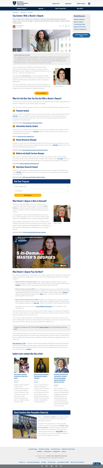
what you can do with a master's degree (34, 177)
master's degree (43, 327)
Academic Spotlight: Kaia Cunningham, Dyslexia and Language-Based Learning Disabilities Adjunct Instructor (61, 378)
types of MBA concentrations (44, 306)
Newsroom (23, 12)
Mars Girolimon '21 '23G (19, 343)
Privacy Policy (51, 462)
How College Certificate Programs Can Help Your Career (21, 376)
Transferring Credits (79, 24)
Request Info (56, 3)
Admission (40, 8)
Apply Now (68, 3)
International (47, 451)
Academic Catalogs (44, 449)
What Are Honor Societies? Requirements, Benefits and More (41, 376)
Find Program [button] (28, 195)
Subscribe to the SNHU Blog (81, 35)
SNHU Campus (81, 3)
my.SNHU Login (32, 449)
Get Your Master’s (41, 93)
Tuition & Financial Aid (60, 8)
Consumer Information (33, 462)
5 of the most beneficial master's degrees (34, 232)
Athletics (39, 451)
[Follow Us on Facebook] (42, 466)
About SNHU (79, 8)
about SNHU (59, 431)
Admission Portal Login (68, 449)
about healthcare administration (29, 163)
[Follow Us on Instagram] (56, 466)
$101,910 (15, 116)
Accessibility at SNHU (63, 462)
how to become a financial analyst (32, 123)
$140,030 (55, 145)
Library (64, 451)
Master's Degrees (78, 22)
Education (30, 12)
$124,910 (35, 131)
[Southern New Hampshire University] (20, 3)
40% (41, 294)
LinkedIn (29, 349)
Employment (56, 451)
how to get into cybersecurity (26, 136)
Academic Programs (21, 8)
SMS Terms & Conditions (77, 462)
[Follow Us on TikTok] (61, 466)
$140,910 (17, 285)
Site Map (43, 462)
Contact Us (22, 462)
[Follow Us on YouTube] (51, 466)
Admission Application (80, 29)
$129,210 (65, 292)
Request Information (80, 27)
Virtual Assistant (97, 464)
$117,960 (60, 158)
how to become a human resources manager (35, 150)
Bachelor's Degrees (79, 19)
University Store (55, 449)
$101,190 (36, 303)
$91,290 (19, 172)
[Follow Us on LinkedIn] (47, 466)
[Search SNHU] (89, 3)
